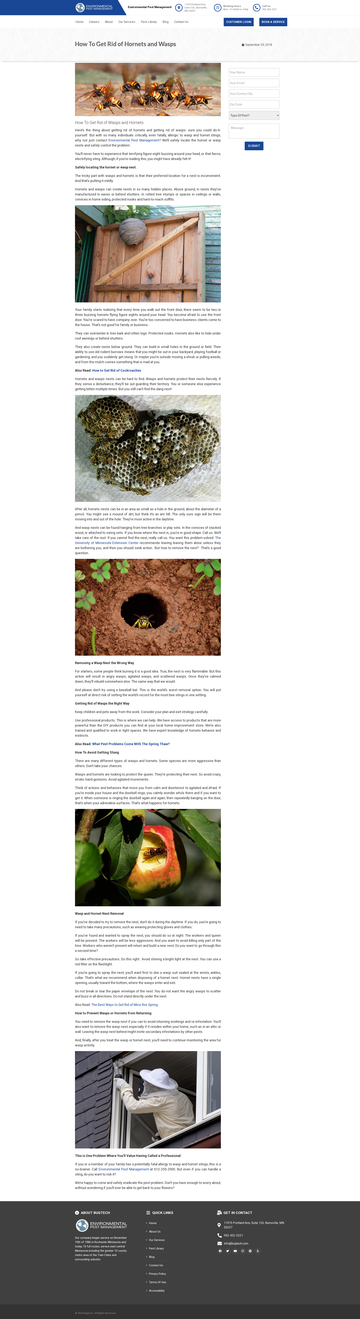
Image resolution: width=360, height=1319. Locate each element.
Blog (166, 22)
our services (157, 1240)
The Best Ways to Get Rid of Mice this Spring (124, 1005)
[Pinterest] (250, 1251)
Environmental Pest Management (124, 1169)
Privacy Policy (157, 1273)
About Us (154, 1231)
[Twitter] (228, 1251)
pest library (156, 1248)
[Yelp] (258, 1251)
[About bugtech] (77, 1213)
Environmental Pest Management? (135, 140)
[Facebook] (220, 1251)
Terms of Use (157, 1282)
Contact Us (181, 22)
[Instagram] (243, 1251)
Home (79, 22)
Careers (94, 22)
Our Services (126, 22)
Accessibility (156, 1290)
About (109, 22)
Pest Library (149, 22)
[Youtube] (235, 1251)
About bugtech (95, 1213)
